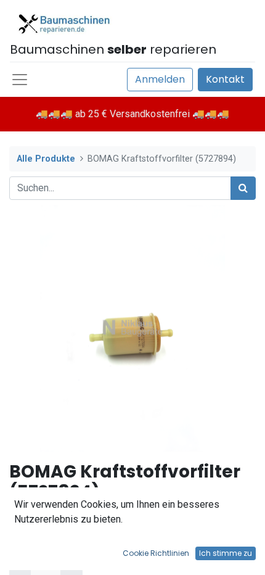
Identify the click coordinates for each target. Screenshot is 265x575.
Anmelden (160, 79)
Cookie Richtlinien (156, 553)
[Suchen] (243, 188)
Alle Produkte (46, 159)
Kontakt (225, 79)
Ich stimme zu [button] (225, 553)
